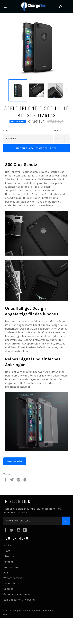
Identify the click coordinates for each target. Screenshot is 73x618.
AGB (5, 572)
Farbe (6, 131)
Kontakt (8, 561)
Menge (57, 131)
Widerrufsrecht (12, 578)
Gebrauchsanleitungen (17, 594)
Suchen (7, 545)
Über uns (8, 556)
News (6, 550)
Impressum (10, 567)
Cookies (8, 588)
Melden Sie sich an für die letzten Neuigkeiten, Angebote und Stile (32, 510)
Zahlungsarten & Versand (19, 599)
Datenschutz (11, 583)
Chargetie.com (19, 610)
